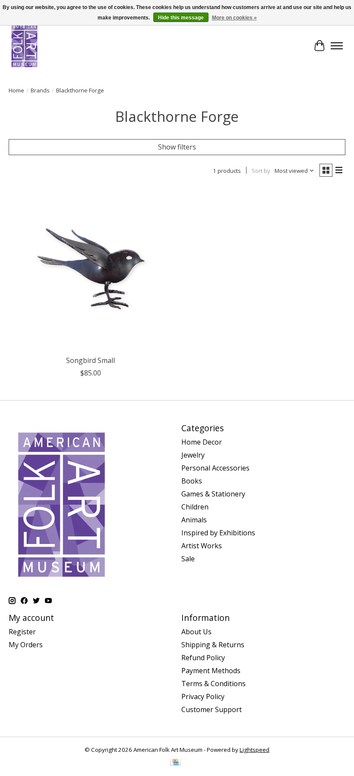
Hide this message (181, 18)
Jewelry (193, 455)
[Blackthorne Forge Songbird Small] (91, 269)
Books (191, 481)
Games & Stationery (213, 494)
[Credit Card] (175, 763)
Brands (40, 90)
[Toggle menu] (336, 45)
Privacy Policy (202, 696)
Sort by (261, 171)
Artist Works (201, 545)
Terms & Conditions (213, 683)
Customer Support (211, 709)
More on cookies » (234, 18)
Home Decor (201, 442)
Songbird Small (90, 360)
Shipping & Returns (212, 644)
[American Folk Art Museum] (24, 45)
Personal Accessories (215, 468)
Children (195, 507)
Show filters (177, 147)
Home (16, 90)
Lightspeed (254, 750)
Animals (194, 520)
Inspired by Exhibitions (218, 532)
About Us (196, 631)
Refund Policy (203, 657)
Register (22, 631)
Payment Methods (210, 670)
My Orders (26, 644)
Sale (188, 558)
